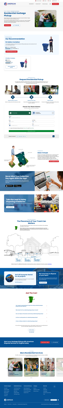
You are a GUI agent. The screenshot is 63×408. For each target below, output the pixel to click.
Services (5, 11)
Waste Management (27, 388)
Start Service (55, 3)
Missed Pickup (6, 392)
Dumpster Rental (16, 392)
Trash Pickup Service (17, 388)
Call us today (31, 329)
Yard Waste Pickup (17, 394)
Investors (44, 388)
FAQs (44, 394)
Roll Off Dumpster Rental (27, 389)
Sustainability (45, 391)
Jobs (50, 3)
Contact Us (5, 395)
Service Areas (45, 3)
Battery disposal (10, 207)
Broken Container (6, 391)
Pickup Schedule (6, 389)
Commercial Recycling (27, 391)
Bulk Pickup (15, 391)
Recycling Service (16, 389)
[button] (31, 4)
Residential (8, 11)
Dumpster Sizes (26, 392)
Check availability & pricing (11, 51)
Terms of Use (25, 128)
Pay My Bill (5, 388)
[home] (10, 3)
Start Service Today (45, 342)
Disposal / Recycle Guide (47, 392)
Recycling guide (43, 282)
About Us (35, 388)
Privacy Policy (31, 128)
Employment (45, 389)
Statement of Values (37, 389)
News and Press (36, 391)
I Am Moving (6, 394)
